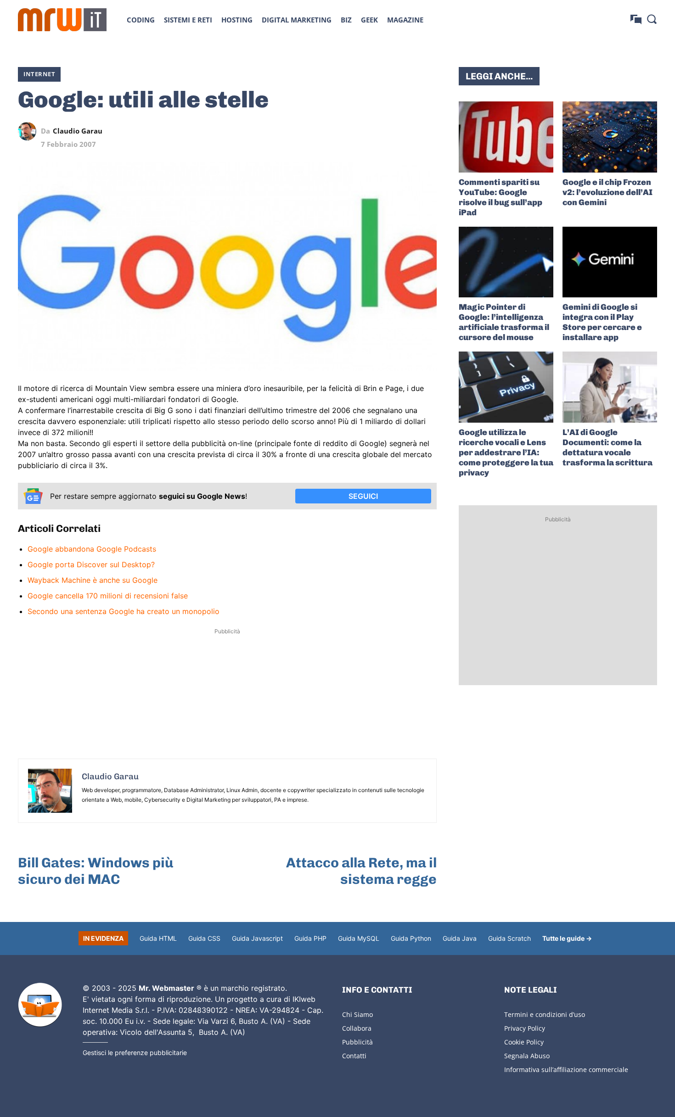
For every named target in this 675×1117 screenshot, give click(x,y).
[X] (343, 131)
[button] (651, 18)
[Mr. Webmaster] (40, 1005)
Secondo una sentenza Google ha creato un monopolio (123, 611)
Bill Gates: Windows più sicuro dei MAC (96, 871)
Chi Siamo (357, 1014)
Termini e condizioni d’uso (544, 1014)
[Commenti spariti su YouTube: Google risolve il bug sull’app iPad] (506, 137)
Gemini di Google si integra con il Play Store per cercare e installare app (602, 322)
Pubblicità (357, 1042)
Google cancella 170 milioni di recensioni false (108, 595)
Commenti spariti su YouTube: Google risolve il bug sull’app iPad (500, 197)
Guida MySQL (358, 938)
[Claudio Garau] (29, 131)
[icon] (635, 19)
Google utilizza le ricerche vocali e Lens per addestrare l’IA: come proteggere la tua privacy (506, 452)
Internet (39, 74)
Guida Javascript (257, 938)
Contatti (354, 1055)
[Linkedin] (364, 131)
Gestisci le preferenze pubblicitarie (135, 1052)
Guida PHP (310, 938)
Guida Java (460, 938)
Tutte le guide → (567, 938)
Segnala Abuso (527, 1055)
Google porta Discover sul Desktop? (91, 564)
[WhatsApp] (385, 131)
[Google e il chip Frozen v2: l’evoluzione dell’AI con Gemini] (609, 137)
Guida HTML (158, 938)
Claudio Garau (77, 131)
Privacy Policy (524, 1028)
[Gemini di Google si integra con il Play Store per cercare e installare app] (609, 262)
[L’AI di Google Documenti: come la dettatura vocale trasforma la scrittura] (609, 387)
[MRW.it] (62, 19)
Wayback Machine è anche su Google (93, 580)
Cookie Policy (524, 1042)
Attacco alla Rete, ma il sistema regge (361, 871)
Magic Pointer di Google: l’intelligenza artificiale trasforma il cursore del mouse (504, 322)
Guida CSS (204, 938)
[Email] (427, 131)
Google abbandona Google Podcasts (92, 548)
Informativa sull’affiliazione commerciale (566, 1069)
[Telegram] (406, 131)
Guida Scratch (509, 938)
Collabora (356, 1028)
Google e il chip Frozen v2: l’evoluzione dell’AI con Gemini (607, 192)
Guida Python (411, 938)
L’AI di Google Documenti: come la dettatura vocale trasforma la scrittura (607, 447)
